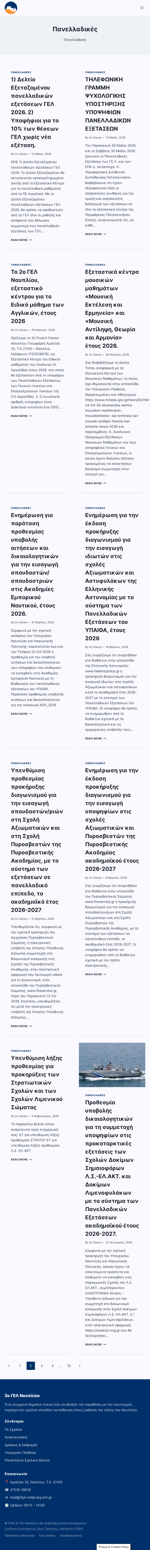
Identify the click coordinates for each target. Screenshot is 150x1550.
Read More (21, 240)
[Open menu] (141, 8)
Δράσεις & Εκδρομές (21, 1445)
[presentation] (112, 1065)
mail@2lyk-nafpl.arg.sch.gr (31, 1497)
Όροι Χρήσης (47, 1535)
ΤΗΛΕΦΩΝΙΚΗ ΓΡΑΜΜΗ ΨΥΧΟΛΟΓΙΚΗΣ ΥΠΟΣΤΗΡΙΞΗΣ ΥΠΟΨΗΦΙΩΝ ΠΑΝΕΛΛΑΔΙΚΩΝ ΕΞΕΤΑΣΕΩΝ (108, 104)
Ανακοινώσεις (16, 1437)
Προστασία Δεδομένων (20, 1535)
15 (69, 1366)
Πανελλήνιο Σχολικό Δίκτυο (27, 1460)
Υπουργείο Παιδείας (20, 1453)
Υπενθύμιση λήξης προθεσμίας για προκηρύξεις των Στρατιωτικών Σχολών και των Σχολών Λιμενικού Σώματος (36, 1083)
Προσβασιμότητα (71, 1535)
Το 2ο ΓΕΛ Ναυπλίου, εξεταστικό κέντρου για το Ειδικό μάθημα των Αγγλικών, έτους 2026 (37, 296)
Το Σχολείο (13, 1429)
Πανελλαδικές (21, 72)
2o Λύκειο (21, 153)
